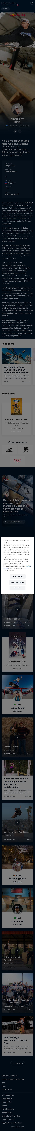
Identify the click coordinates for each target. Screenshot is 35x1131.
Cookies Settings (17, 576)
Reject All (17, 588)
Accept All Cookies (17, 582)
